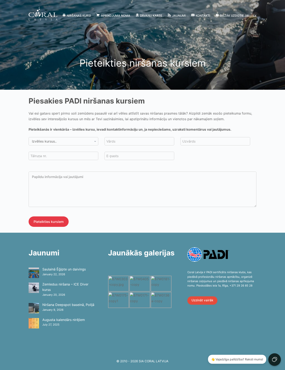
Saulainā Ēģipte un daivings (64, 269)
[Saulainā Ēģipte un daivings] (34, 273)
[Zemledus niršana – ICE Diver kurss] (34, 288)
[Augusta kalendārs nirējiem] (34, 323)
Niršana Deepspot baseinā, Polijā (68, 305)
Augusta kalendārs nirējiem (63, 320)
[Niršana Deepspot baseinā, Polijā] (34, 308)
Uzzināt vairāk (202, 300)
